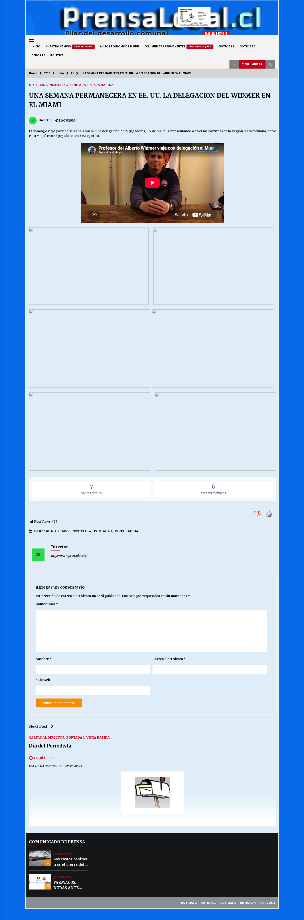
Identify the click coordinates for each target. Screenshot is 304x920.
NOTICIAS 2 (247, 46)
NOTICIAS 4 (58, 84)
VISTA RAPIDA (101, 84)
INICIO (36, 46)
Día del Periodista (50, 746)
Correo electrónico (169, 659)
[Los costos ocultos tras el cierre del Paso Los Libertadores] (40, 858)
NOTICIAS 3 (228, 903)
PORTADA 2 (79, 84)
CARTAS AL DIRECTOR (47, 737)
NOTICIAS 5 (267, 903)
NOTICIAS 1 (226, 46)
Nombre (44, 659)
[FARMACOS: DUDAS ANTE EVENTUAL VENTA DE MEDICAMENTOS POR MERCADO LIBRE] (40, 882)
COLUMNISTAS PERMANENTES (177, 46)
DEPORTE (38, 55)
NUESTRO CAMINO (69, 46)
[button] (234, 64)
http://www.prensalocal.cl (69, 556)
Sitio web (43, 680)
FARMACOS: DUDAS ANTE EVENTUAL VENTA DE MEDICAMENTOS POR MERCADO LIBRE (70, 885)
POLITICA (56, 55)
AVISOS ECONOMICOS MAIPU (119, 46)
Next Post (38, 726)
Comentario (47, 604)
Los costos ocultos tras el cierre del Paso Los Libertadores (70, 862)
